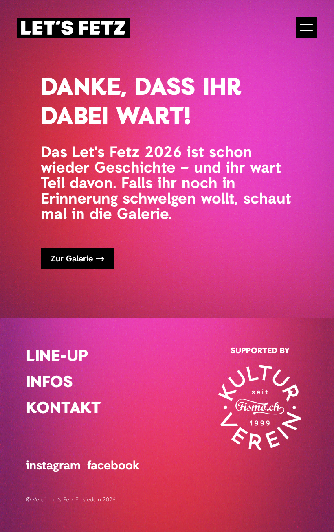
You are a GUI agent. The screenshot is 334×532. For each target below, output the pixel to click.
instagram (53, 466)
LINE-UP (57, 356)
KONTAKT (63, 409)
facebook (113, 466)
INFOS (49, 382)
